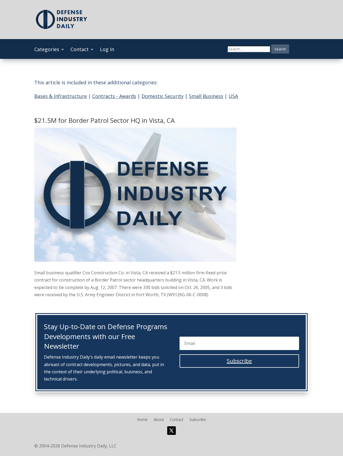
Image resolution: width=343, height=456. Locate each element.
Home (142, 420)
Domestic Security (162, 96)
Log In (107, 49)
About (159, 420)
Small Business (206, 96)
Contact (79, 49)
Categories (46, 49)
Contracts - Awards (114, 96)
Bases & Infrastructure (60, 96)
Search (280, 49)
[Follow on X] (171, 430)
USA (233, 96)
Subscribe (197, 420)
